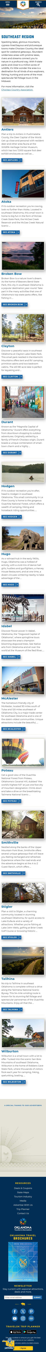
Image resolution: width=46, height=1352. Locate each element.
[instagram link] (23, 1318)
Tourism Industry (23, 1196)
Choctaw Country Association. (17, 90)
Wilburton (10, 1051)
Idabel (6, 626)
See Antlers (10, 160)
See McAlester (12, 729)
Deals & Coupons (23, 1188)
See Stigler (10, 937)
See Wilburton (12, 1082)
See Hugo (8, 585)
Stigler (7, 907)
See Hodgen (10, 517)
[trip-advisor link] (31, 1318)
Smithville (9, 842)
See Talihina (10, 1009)
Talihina (8, 979)
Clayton (7, 346)
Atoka (6, 201)
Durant (7, 422)
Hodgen (8, 486)
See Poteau (10, 801)
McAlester (9, 698)
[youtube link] (15, 1318)
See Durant (10, 453)
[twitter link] (23, 1311)
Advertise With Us (23, 1205)
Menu (7, 2)
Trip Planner (23, 1209)
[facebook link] (15, 1311)
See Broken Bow (13, 304)
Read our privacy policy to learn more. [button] (23, 1343)
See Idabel (9, 657)
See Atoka (9, 232)
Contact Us (23, 1213)
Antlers (7, 129)
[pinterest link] (31, 1311)
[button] (7, 3)
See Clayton (10, 377)
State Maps (23, 1192)
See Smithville (12, 873)
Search (38, 2)
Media (23, 1201)
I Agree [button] (23, 1348)
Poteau (7, 770)
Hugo (5, 554)
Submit (37, 1297)
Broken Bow (11, 274)
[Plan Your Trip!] (8, 1343)
